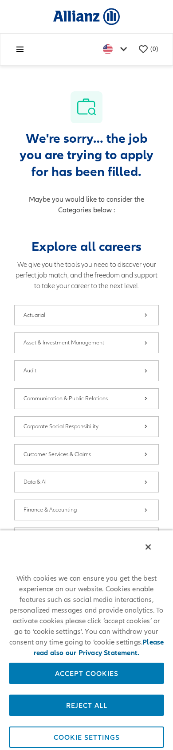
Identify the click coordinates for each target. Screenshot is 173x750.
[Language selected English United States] (116, 49)
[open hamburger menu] (20, 49)
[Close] (148, 547)
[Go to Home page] (86, 16)
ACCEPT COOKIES (86, 673)
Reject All (86, 705)
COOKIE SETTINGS (87, 737)
